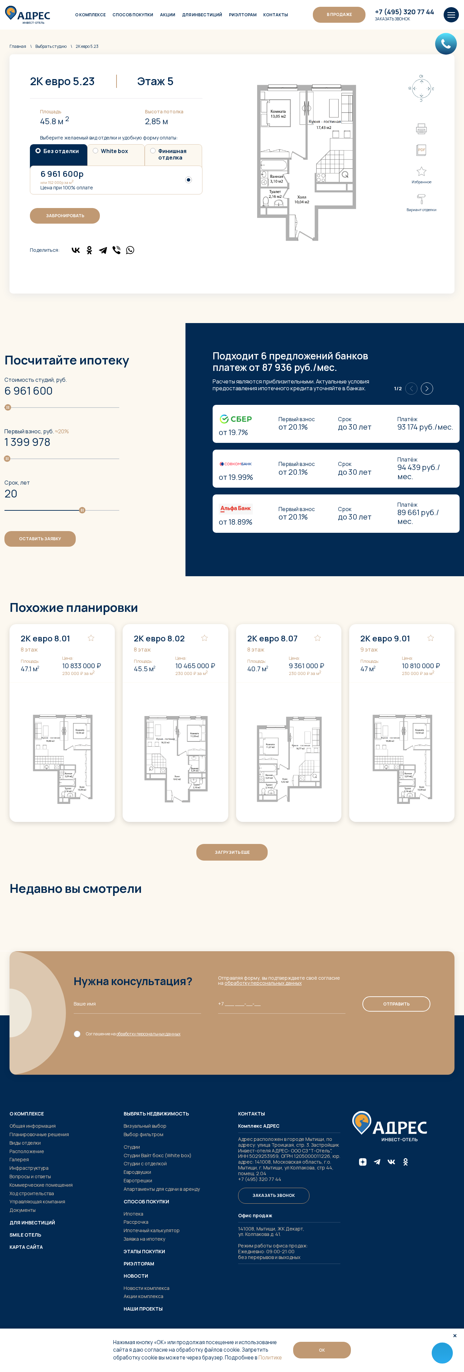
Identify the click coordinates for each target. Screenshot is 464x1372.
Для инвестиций (202, 15)
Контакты (275, 15)
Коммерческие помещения (41, 1185)
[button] (427, 388)
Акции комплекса (143, 1296)
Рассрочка (136, 1222)
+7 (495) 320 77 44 (404, 12)
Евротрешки (138, 1180)
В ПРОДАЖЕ (339, 14)
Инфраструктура (29, 1168)
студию (51, 46)
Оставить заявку (40, 539)
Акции (167, 15)
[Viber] (116, 250)
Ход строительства (32, 1193)
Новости (136, 1276)
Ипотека (133, 1213)
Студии (132, 1147)
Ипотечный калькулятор (152, 1230)
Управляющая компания (37, 1201)
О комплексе (90, 15)
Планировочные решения (39, 1134)
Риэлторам (242, 15)
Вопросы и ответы (30, 1176)
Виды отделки (25, 1143)
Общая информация (33, 1126)
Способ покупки (132, 15)
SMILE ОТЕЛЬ (25, 1235)
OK (322, 1350)
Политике (270, 1357)
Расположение (27, 1151)
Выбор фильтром (143, 1134)
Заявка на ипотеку (144, 1239)
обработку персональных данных (263, 983)
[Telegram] (103, 250)
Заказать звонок (392, 19)
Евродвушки (137, 1172)
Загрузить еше (232, 852)
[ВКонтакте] (76, 250)
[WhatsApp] (130, 250)
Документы (23, 1210)
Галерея (19, 1159)
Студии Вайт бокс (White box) (158, 1155)
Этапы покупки (144, 1251)
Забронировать (65, 216)
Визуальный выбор (145, 1126)
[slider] (8, 407)
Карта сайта (26, 1247)
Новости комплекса (146, 1288)
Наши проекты (143, 1309)
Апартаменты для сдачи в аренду (162, 1189)
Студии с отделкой (145, 1163)
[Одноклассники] (89, 250)
